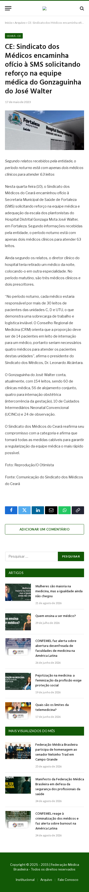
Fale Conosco (68, 880)
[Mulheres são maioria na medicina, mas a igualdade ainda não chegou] (18, 592)
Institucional (25, 880)
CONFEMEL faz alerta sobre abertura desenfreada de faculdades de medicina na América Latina (55, 648)
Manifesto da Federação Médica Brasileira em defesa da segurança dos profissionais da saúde (59, 787)
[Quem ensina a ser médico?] (18, 621)
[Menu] (8, 8)
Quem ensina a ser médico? (55, 616)
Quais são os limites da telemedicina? (52, 707)
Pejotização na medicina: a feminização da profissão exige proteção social (58, 680)
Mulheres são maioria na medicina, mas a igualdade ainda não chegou (59, 591)
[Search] (81, 8)
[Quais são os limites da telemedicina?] (18, 710)
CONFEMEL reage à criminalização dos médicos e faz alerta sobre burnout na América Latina (57, 821)
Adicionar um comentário (44, 529)
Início (8, 22)
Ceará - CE (14, 35)
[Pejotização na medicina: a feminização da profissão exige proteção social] (18, 681)
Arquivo (20, 22)
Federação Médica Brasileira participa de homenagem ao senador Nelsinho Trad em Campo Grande (56, 752)
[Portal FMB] (44, 8)
